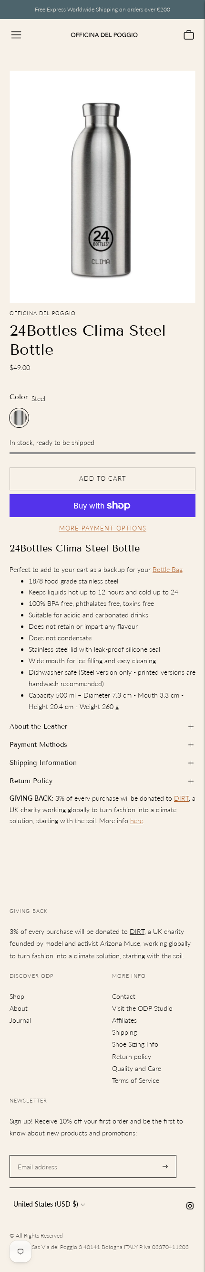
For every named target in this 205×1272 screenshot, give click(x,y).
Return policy (131, 1056)
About (19, 1008)
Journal (20, 1020)
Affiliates (124, 1020)
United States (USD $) (45, 1204)
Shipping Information (43, 763)
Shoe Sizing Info (135, 1044)
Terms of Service (135, 1080)
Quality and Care (136, 1068)
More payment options (102, 528)
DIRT (181, 798)
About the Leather (38, 726)
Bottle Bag (168, 569)
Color (19, 397)
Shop (17, 996)
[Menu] (16, 34)
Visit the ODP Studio (142, 1008)
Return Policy (31, 781)
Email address (36, 1154)
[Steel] (19, 417)
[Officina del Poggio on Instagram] (190, 1207)
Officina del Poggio (43, 313)
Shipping (124, 1032)
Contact (123, 996)
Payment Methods (38, 745)
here (136, 820)
